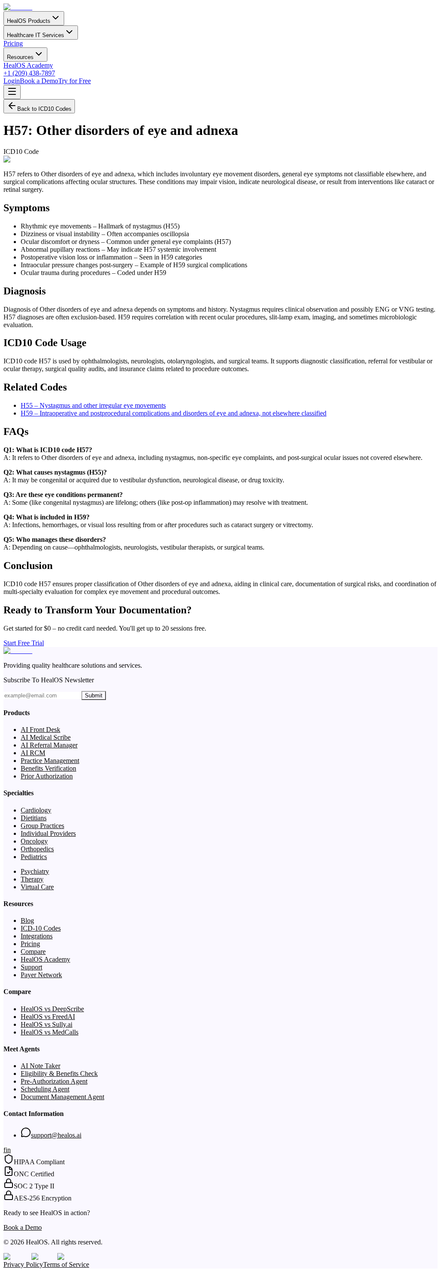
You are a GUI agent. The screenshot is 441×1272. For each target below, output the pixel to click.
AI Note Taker (40, 1065)
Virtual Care (37, 887)
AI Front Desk (40, 729)
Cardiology (36, 810)
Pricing (13, 43)
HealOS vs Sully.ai (46, 1024)
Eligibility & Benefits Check (59, 1073)
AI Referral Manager (49, 745)
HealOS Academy (28, 65)
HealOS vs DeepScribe (52, 1009)
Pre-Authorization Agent (54, 1081)
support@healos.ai (56, 1135)
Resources (20, 57)
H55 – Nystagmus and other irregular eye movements (93, 405)
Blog (27, 920)
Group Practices (42, 825)
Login (11, 80)
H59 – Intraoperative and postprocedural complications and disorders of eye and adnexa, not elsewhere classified (173, 413)
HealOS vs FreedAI (48, 1016)
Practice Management (50, 760)
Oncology (34, 841)
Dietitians (34, 818)
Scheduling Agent (45, 1089)
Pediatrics (34, 856)
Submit (93, 695)
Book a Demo (39, 80)
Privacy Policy (23, 1264)
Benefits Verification (48, 768)
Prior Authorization (47, 776)
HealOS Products (28, 21)
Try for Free (74, 80)
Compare (33, 951)
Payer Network (41, 974)
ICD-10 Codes (41, 928)
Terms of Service (66, 1264)
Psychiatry (35, 871)
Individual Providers (48, 833)
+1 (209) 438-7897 (29, 73)
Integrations (37, 936)
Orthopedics (37, 849)
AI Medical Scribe (46, 737)
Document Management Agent (62, 1096)
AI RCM (33, 752)
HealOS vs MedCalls (49, 1032)
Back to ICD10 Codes (44, 109)
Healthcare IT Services (35, 35)
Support (31, 967)
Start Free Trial (23, 643)
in (8, 1149)
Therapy (32, 879)
